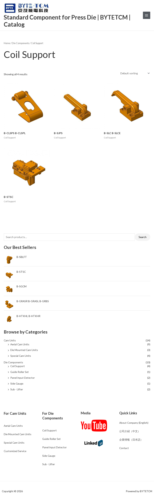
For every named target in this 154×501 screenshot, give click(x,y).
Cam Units (10, 340)
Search (142, 237)
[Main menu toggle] (146, 15)
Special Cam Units (20, 355)
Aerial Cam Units (19, 344)
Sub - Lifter (16, 389)
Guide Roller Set (19, 371)
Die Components (13, 362)
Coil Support (17, 366)
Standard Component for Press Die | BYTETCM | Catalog (67, 21)
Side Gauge (16, 383)
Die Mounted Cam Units (24, 350)
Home (7, 43)
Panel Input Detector (22, 377)
